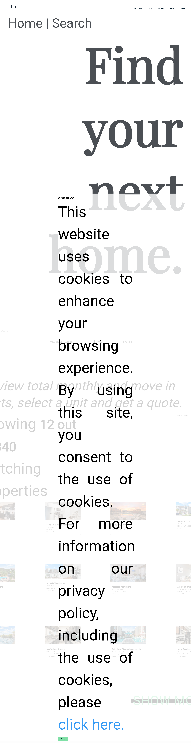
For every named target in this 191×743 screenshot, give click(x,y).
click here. (91, 724)
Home (25, 23)
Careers (182, 8)
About (172, 8)
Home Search (138, 8)
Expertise (161, 8)
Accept (63, 739)
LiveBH (150, 8)
